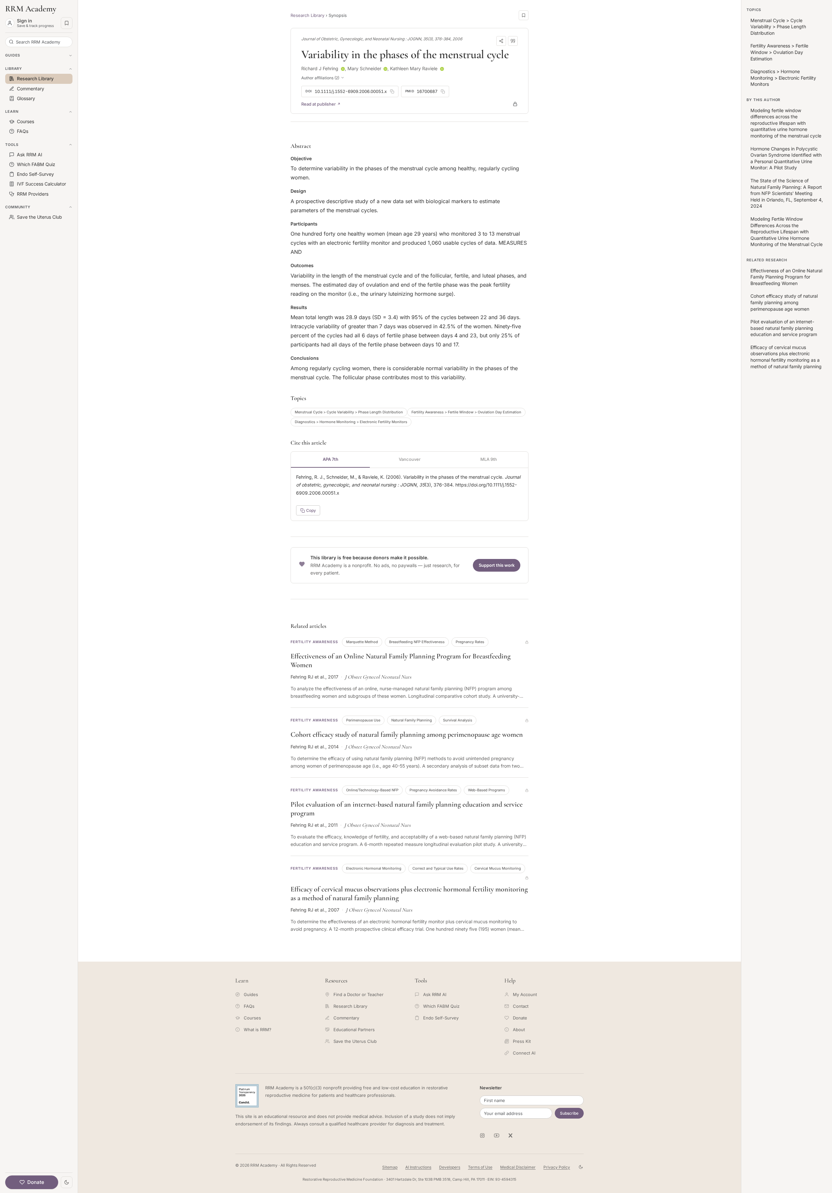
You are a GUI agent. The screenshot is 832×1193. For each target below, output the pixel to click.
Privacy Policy (556, 1167)
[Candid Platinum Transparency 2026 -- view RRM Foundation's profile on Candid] (247, 1096)
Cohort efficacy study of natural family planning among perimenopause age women (407, 734)
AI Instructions (418, 1167)
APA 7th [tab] (330, 459)
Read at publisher (318, 104)
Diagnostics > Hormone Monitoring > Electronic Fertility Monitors (351, 422)
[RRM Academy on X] (511, 1135)
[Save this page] (523, 15)
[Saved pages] (66, 23)
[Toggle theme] (66, 1182)
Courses (252, 1017)
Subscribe (569, 1113)
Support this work (496, 565)
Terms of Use (480, 1167)
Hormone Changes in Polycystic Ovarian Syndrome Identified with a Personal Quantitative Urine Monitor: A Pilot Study (786, 158)
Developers (449, 1167)
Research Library (307, 15)
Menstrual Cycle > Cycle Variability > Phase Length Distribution (349, 412)
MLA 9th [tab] (488, 459)
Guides (251, 994)
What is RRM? (257, 1029)
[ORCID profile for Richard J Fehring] (343, 69)
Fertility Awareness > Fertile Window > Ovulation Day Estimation (466, 412)
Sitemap (389, 1167)
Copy (311, 510)
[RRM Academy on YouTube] (496, 1135)
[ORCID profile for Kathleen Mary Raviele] (442, 69)
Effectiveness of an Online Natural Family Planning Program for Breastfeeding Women (786, 277)
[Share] (501, 41)
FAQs (249, 1006)
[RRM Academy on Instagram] (482, 1135)
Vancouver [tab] (410, 459)
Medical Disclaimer (518, 1167)
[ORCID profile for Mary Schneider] (385, 69)
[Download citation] (513, 41)
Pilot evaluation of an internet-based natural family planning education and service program (783, 328)
